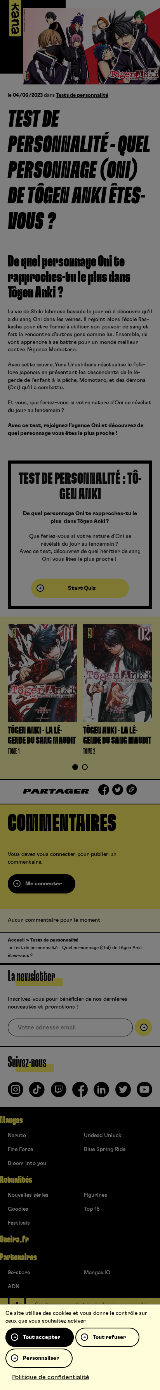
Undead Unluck (102, 1135)
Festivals (19, 1223)
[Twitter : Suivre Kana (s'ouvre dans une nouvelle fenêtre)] (123, 1092)
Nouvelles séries (28, 1195)
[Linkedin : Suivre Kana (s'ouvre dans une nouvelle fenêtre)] (101, 1092)
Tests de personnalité (82, 95)
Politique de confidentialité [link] (50, 1377)
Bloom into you (27, 1163)
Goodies (18, 1209)
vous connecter (56, 854)
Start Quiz (82, 588)
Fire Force (20, 1149)
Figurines (95, 1195)
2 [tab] (85, 768)
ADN (13, 1286)
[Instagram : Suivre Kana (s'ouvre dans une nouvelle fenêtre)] (15, 1092)
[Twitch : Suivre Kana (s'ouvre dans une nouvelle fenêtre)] (58, 1092)
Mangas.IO (97, 1272)
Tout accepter (41, 1337)
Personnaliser (41, 1358)
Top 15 (92, 1209)
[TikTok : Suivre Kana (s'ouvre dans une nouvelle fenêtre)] (37, 1092)
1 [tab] (75, 768)
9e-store (19, 1272)
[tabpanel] (42, 691)
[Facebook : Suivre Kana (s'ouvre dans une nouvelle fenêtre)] (80, 1092)
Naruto (17, 1135)
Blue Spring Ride (104, 1149)
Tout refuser (109, 1337)
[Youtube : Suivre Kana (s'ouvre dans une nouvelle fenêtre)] (144, 1092)
